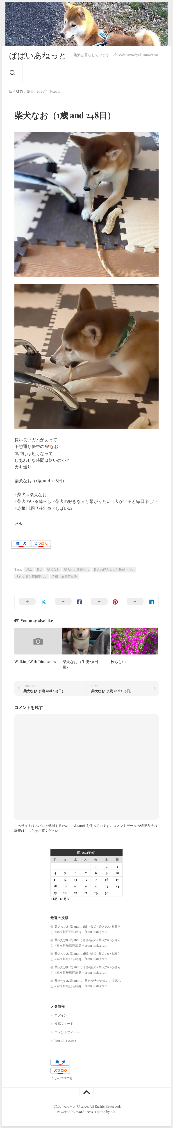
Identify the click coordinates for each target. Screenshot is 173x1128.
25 (55, 893)
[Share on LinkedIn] (141, 601)
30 (107, 893)
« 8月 (54, 899)
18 (55, 886)
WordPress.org (65, 1040)
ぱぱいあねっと (38, 54)
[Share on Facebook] (69, 601)
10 (117, 873)
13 (75, 879)
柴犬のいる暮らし (76, 569)
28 (86, 893)
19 (65, 886)
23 (106, 886)
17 (117, 879)
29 (96, 893)
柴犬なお (53, 569)
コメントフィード (67, 1032)
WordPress (84, 1111)
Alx (113, 1111)
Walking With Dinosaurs (35, 661)
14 (86, 879)
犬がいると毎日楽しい (32, 576)
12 (65, 879)
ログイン (61, 1015)
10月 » (64, 899)
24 (117, 886)
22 (96, 886)
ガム (29, 569)
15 (95, 879)
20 (75, 886)
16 (106, 879)
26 (65, 893)
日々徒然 (16, 91)
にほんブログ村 (61, 1078)
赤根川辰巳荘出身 (64, 576)
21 (85, 886)
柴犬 (30, 91)
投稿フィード (64, 1023)
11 (55, 879)
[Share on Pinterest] (104, 601)
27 (75, 893)
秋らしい (118, 661)
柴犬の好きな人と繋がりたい (113, 569)
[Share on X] (33, 601)
